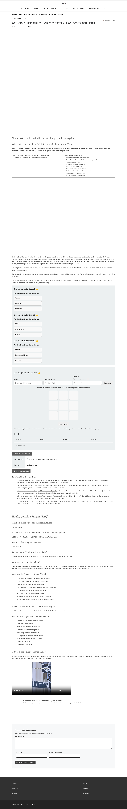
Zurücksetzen (63, 424)
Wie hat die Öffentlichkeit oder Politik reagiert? (78, 171)
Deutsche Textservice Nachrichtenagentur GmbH (42, 700)
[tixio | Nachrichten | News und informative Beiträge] (63, 3)
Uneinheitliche (20, 329)
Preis (102, 274)
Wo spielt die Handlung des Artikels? (75, 164)
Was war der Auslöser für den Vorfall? (76, 169)
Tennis (17, 298)
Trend (47, 264)
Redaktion (14, 793)
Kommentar (20, 737)
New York (15, 148)
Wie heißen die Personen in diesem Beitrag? (78, 157)
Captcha (76, 376)
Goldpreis (18, 274)
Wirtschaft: (18, 309)
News (20, 14)
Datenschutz (15, 788)
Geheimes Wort (49, 379)
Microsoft (18, 360)
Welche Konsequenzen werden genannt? (76, 173)
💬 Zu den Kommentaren (21, 471)
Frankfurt (18, 303)
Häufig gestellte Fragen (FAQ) (73, 155)
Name (16, 379)
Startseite (14, 14)
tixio (18, 805)
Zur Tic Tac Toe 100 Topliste (22, 454)
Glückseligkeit (86, 793)
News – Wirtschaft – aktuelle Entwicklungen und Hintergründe (31, 155)
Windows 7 (85, 788)
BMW (17, 324)
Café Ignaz (85, 783)
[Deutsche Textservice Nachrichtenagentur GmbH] (16, 703)
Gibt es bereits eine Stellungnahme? (75, 175)
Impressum (14, 783)
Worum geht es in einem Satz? (74, 166)
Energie (18, 350)
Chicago (18, 334)
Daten (88, 261)
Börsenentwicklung (21, 355)
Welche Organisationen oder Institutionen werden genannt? (81, 160)
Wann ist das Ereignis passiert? (74, 162)
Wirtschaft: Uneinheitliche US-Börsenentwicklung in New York (31, 157)
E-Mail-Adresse (56, 753)
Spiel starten (108, 383)
